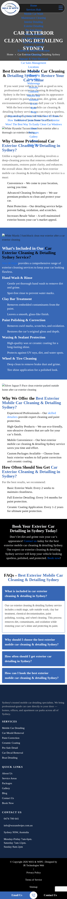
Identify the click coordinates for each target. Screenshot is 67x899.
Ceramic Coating (33, 46)
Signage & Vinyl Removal (33, 58)
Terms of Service (33, 880)
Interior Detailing (33, 21)
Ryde (33, 107)
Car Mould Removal (33, 38)
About (33, 128)
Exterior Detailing (33, 26)
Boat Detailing (33, 54)
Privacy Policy (33, 872)
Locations (33, 67)
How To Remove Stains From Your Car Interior (33, 120)
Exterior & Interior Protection (33, 50)
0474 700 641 (11, 818)
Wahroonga (33, 83)
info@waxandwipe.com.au (18, 825)
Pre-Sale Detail (33, 30)
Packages (34, 132)
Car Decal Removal (33, 42)
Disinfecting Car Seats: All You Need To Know (33, 116)
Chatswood (33, 71)
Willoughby (33, 75)
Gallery (34, 136)
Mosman (33, 99)
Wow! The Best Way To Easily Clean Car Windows (33, 124)
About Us (7, 773)
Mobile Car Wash (33, 13)
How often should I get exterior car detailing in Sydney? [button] (28, 659)
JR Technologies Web (33, 865)
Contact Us (50, 895)
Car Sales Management (33, 62)
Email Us (17, 895)
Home (33, 5)
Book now (53, 558)
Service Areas (9, 778)
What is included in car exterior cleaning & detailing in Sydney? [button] (26, 593)
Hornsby (33, 87)
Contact (33, 140)
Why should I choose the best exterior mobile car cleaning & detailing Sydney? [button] (32, 642)
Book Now (33, 144)
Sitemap (33, 887)
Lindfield (33, 91)
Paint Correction (33, 34)
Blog (33, 112)
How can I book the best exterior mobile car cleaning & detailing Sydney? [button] (32, 675)
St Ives (33, 103)
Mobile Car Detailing (13, 728)
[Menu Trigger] (61, 8)
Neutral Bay (33, 95)
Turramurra (33, 79)
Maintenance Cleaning (33, 17)
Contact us (30, 541)
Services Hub (33, 9)
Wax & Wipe (10, 263)
